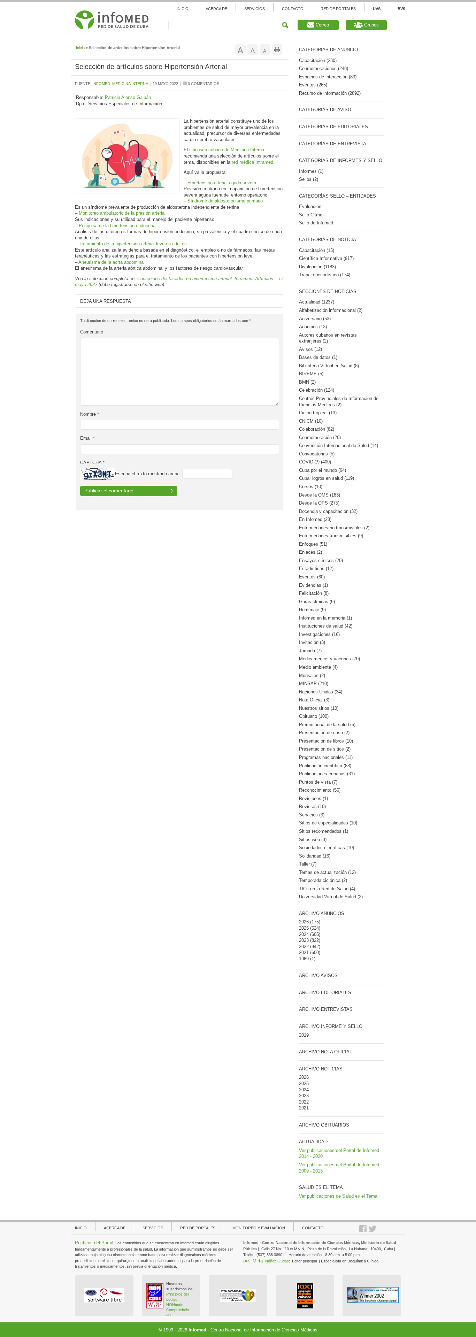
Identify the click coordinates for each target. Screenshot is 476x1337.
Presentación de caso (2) (324, 732)
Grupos (371, 25)
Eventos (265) (313, 84)
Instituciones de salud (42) (325, 626)
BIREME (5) (311, 373)
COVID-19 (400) (315, 461)
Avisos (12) (310, 349)
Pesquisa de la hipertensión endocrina (117, 225)
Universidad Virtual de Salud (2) (331, 896)
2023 (304, 940)
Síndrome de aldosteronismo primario (225, 200)
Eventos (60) (312, 576)
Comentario (91, 332)
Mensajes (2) (312, 675)
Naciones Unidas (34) (320, 691)
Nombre (89, 414)
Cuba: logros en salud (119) (326, 478)
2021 (304, 952)
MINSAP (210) (313, 683)
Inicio (183, 9)
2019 (304, 1035)
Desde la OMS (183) (319, 495)
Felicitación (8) (314, 593)
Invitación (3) (312, 642)
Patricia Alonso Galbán (128, 97)
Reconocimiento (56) (319, 790)
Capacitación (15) (316, 250)
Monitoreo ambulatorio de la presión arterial (122, 213)
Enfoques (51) (313, 544)
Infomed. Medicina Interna (120, 84)
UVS (377, 9)
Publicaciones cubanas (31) (327, 773)
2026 (304, 921)
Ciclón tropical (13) (318, 412)
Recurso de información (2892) (330, 93)
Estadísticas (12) (316, 568)
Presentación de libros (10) (326, 741)
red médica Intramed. (253, 162)
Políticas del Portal (94, 1242)
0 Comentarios (203, 84)
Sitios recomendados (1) (323, 831)
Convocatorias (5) (317, 453)
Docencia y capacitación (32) (328, 511)
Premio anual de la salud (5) (327, 724)
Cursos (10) (310, 486)
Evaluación (310, 206)
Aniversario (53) (315, 318)
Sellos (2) (308, 179)
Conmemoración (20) (320, 437)
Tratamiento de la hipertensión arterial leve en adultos (133, 243)
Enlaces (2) (310, 552)
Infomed (197, 1329)
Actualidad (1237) (316, 302)
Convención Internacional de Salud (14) (338, 445)
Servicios (254, 9)
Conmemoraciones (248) (323, 68)
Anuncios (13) (313, 326)
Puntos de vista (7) (318, 782)
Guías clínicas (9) (317, 601)
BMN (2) (307, 382)
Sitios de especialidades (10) (328, 822)
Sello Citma (310, 214)
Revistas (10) (312, 806)
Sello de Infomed (316, 222)
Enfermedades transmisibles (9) (331, 535)
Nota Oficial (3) (314, 699)
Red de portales (197, 1228)
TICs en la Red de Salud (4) (327, 888)
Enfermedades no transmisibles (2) (334, 527)
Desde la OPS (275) (319, 503)
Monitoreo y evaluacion (258, 1228)
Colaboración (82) (316, 429)
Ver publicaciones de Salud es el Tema (338, 1196)
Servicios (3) (311, 814)
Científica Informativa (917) (326, 258)
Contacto (293, 9)
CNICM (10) (311, 421)
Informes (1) (311, 171)
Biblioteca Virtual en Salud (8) (329, 365)
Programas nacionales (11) (326, 757)
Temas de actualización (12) (327, 872)
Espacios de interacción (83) (327, 76)
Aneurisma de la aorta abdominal (111, 262)
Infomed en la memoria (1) (325, 618)
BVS (401, 9)
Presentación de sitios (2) (325, 749)
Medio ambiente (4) (318, 667)
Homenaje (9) (312, 609)
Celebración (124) (316, 390)
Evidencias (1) (313, 585)
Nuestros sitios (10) (318, 708)
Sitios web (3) (313, 839)
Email (87, 438)
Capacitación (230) (318, 60)
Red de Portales (338, 9)
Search (285, 25)
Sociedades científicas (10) (326, 847)
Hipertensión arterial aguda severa (221, 182)
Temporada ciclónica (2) (323, 880)
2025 (304, 928)
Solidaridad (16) (314, 856)
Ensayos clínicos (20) (321, 560)
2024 (304, 934)
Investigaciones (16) (319, 634)
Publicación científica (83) (325, 765)
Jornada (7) (310, 650)
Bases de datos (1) (318, 357)
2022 (304, 946)
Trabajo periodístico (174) (324, 274)
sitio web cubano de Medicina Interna (226, 149)
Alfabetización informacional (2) (330, 310)
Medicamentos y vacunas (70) (329, 658)
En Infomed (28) (315, 519)
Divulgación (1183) (317, 266)
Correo (321, 25)
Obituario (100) (314, 716)
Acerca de (216, 9)
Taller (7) (307, 864)
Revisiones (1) (313, 798)
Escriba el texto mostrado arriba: (148, 473)
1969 (304, 958)
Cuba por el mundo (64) (322, 470)
